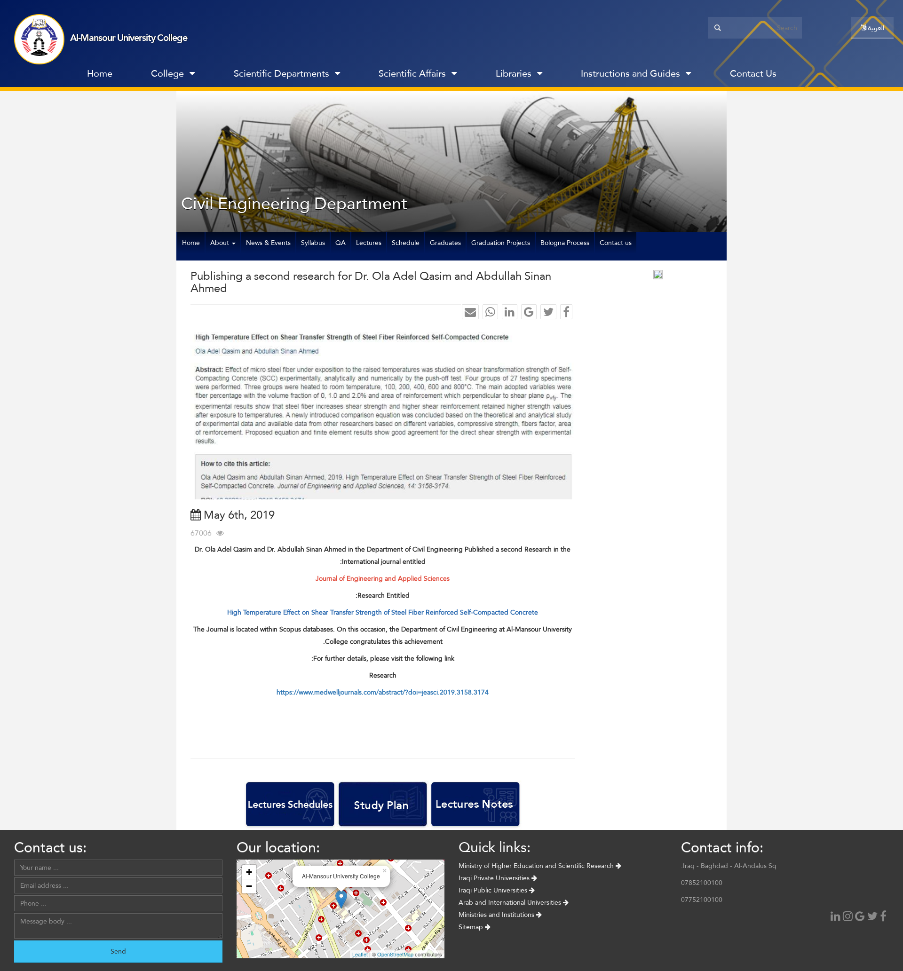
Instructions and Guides (630, 73)
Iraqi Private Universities (495, 878)
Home (99, 73)
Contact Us (753, 73)
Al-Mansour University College (128, 38)
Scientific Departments (281, 73)
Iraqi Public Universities (494, 890)
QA (340, 243)
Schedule (406, 243)
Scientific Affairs (412, 73)
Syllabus (313, 243)
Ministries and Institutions (497, 914)
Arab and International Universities (511, 902)
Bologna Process (564, 243)
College (167, 73)
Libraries (513, 73)
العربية (875, 28)
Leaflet (360, 954)
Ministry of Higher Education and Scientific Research (537, 866)
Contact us (616, 243)
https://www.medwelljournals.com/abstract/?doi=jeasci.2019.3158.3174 (383, 692)
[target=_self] (815, 75)
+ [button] (249, 872)
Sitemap (472, 927)
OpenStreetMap (395, 954)
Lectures (368, 243)
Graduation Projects (500, 243)
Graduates (445, 243)
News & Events (268, 243)
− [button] (249, 886)
